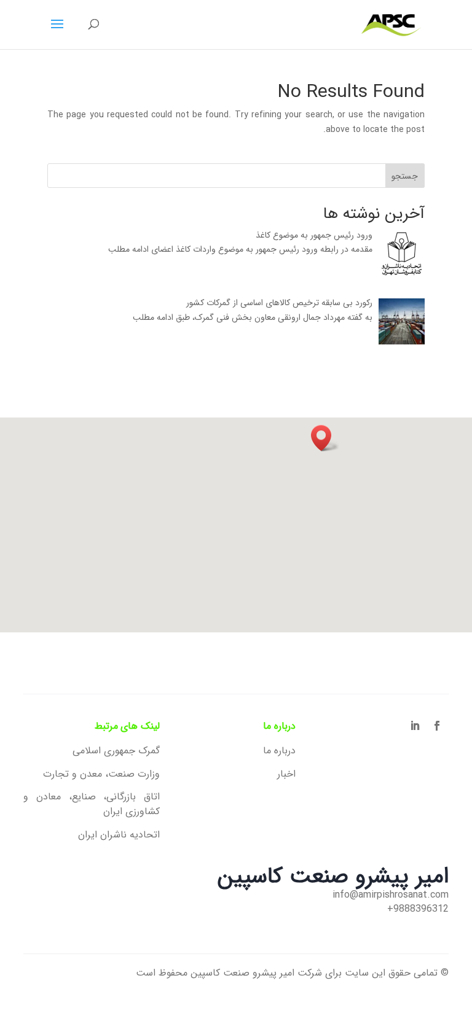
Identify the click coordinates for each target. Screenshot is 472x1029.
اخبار (286, 774)
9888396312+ (418, 909)
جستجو (404, 176)
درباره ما (279, 751)
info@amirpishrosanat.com (390, 895)
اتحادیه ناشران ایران (118, 835)
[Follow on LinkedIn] (415, 726)
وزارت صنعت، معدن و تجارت (101, 774)
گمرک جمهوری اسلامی (116, 751)
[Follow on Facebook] (437, 726)
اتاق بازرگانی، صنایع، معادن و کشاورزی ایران (91, 804)
